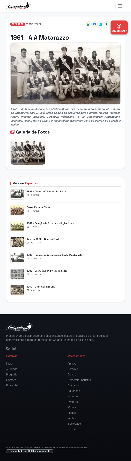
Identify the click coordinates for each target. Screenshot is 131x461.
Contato (11, 380)
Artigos (72, 363)
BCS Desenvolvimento (39, 451)
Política (72, 418)
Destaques (74, 385)
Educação (74, 391)
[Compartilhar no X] (106, 24)
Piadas (72, 412)
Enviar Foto (13, 385)
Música (72, 407)
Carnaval (73, 369)
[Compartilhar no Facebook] (94, 24)
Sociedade (74, 423)
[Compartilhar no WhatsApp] (89, 24)
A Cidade (11, 369)
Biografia (11, 374)
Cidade (72, 374)
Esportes (73, 396)
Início (9, 363)
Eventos (73, 401)
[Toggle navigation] (120, 6)
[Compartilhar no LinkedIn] (100, 24)
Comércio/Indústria (79, 380)
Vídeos (72, 429)
